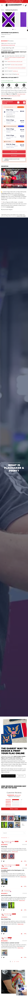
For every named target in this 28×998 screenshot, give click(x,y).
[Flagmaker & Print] (14, 5)
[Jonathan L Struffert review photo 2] (11, 856)
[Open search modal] (23, 5)
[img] (4, 844)
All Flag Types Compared (16, 64)
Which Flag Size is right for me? (15, 61)
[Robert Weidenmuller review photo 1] (4, 881)
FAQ (18, 74)
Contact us (15, 71)
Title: (8, 43)
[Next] (26, 1)
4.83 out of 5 (17, 795)
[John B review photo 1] (4, 952)
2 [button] (12, 961)
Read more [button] (15, 851)
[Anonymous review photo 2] (11, 905)
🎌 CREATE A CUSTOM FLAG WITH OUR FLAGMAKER (11, 160)
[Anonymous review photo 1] (4, 905)
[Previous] (2, 1)
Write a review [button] (14, 808)
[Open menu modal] (2, 5)
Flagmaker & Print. (6, 193)
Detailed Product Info (8, 50)
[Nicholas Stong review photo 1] (4, 929)
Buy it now (14, 155)
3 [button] (14, 961)
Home (2, 10)
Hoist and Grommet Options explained (16, 67)
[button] (4, 41)
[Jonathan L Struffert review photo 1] (4, 856)
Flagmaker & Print (6, 34)
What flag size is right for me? (8, 45)
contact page (9, 206)
